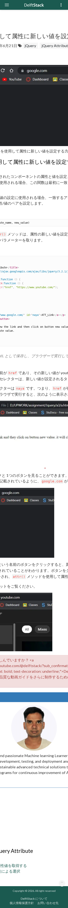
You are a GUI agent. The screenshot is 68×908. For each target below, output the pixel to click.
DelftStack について (34, 898)
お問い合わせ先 (48, 903)
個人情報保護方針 (22, 903)
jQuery (30, 45)
